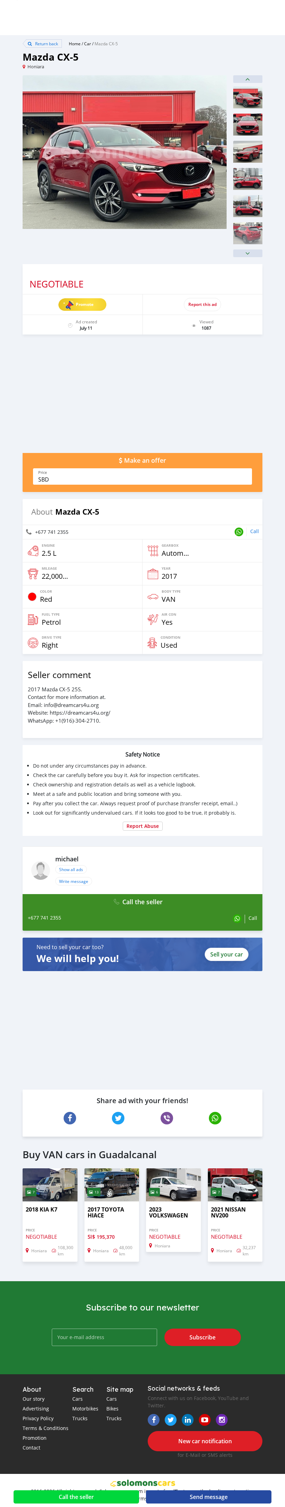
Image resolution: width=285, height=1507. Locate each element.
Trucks (80, 1418)
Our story (33, 1398)
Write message (73, 881)
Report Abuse (143, 826)
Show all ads (71, 869)
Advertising (36, 1408)
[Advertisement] (142, 397)
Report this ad (202, 304)
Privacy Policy (38, 1418)
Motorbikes (85, 1408)
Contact (31, 1447)
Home (75, 43)
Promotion (35, 1438)
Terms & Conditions (45, 1428)
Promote (84, 304)
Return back (46, 43)
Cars (77, 1398)
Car (87, 43)
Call (254, 531)
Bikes (112, 1408)
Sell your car (226, 954)
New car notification (205, 1441)
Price (42, 472)
